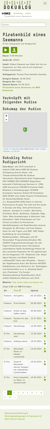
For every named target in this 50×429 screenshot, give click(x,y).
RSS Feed (9, 419)
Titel (16, 290)
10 (10, 397)
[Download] (15, 51)
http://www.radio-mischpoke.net (27, 282)
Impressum (34, 416)
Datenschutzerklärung (15, 413)
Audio (28, 13)
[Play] (6, 51)
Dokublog (18, 13)
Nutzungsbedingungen (15, 416)
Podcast (21, 419)
